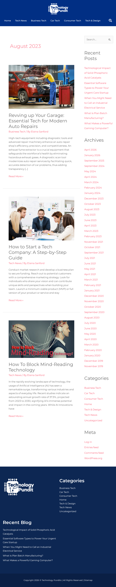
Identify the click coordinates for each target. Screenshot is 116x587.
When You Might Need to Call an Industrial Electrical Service (97, 103)
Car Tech (55, 20)
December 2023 (94, 198)
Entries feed (91, 447)
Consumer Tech (72, 20)
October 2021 (92, 247)
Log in (88, 442)
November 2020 (94, 301)
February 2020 (93, 350)
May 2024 (90, 171)
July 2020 (90, 323)
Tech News (21, 20)
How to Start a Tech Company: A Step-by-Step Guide (37, 252)
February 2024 (93, 187)
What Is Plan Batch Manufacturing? (23, 555)
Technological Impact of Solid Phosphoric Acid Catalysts (97, 73)
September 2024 (94, 166)
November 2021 (93, 241)
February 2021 (92, 285)
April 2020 (90, 339)
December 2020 (94, 295)
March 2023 (91, 231)
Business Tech (38, 20)
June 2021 (90, 263)
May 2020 (90, 333)
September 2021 (94, 252)
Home (7, 20)
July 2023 (89, 214)
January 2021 (92, 290)
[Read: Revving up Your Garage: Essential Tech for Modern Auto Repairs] (41, 86)
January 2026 (92, 155)
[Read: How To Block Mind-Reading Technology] (41, 339)
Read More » (16, 176)
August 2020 (91, 317)
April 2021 (90, 274)
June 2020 (90, 328)
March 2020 (91, 344)
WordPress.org (93, 458)
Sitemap (88, 580)
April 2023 (90, 225)
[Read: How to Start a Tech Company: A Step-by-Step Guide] (41, 218)
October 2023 (92, 204)
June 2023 (90, 220)
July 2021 (89, 258)
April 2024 (90, 176)
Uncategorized (93, 420)
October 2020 (92, 306)
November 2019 (93, 366)
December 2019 (93, 360)
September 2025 (94, 160)
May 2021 (89, 268)
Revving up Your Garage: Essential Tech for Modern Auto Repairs (38, 121)
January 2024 (92, 193)
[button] (110, 20)
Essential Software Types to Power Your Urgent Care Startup (96, 88)
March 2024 (91, 182)
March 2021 (91, 279)
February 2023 (93, 236)
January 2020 (92, 355)
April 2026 (90, 149)
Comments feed (94, 452)
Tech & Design (92, 20)
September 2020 (94, 312)
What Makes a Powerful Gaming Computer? (28, 560)
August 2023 (91, 209)
